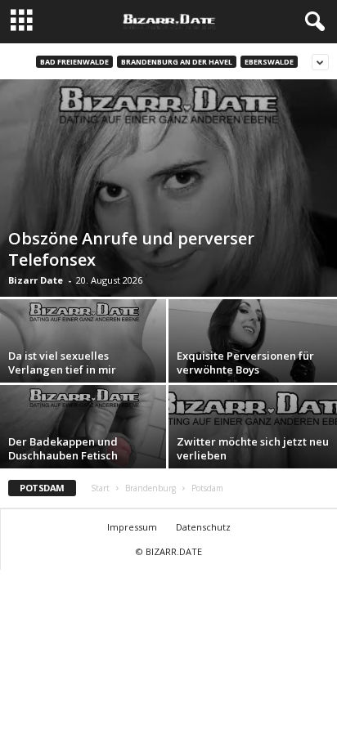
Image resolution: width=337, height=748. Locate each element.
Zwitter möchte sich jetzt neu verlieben (253, 448)
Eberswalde (269, 61)
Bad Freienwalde (74, 61)
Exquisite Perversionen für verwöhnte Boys (245, 362)
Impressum (132, 527)
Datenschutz (203, 527)
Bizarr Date (35, 280)
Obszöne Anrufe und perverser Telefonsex (131, 249)
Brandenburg (150, 488)
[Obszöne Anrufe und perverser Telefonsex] (168, 188)
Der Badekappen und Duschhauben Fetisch (63, 448)
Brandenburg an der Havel (176, 61)
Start (100, 488)
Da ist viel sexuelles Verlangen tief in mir (62, 362)
